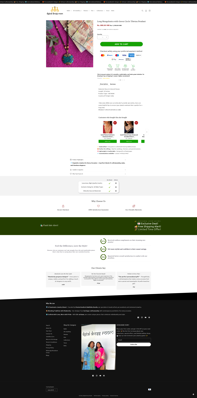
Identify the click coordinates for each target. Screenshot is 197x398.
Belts (65, 345)
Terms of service (114, 395)
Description (104, 84)
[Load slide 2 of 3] (121, 80)
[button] (69, 10)
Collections (67, 340)
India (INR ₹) (51, 390)
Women (66, 334)
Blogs (47, 355)
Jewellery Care (50, 336)
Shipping (48, 345)
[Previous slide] (118, 80)
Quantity (99, 34)
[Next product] (146, 132)
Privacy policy (105, 395)
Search (48, 325)
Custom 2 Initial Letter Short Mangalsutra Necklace (22, 393)
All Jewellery (67, 331)
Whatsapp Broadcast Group (52, 351)
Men (65, 337)
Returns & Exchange (51, 339)
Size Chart (49, 331)
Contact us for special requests (107, 29)
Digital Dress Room (87, 395)
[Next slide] (124, 80)
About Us (48, 328)
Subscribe (133, 344)
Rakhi (65, 329)
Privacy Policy (50, 347)
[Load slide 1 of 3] (120, 80)
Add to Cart (107, 141)
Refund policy (97, 395)
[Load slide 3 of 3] (123, 80)
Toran (65, 343)
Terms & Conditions (51, 342)
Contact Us (49, 333)
